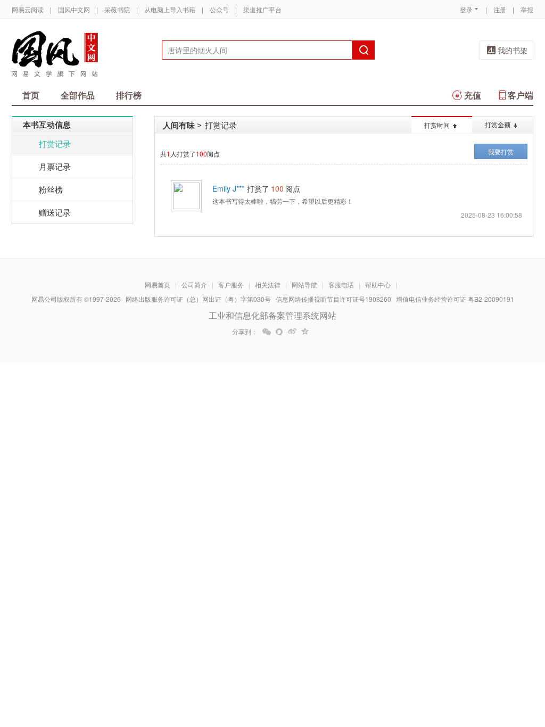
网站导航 (304, 284)
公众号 (219, 9)
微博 (292, 331)
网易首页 (157, 284)
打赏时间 (437, 124)
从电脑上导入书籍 (169, 9)
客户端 (520, 95)
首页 (30, 95)
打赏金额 (497, 124)
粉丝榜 (51, 189)
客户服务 (231, 284)
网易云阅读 (28, 9)
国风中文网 (74, 9)
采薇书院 (117, 9)
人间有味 (179, 125)
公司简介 (194, 284)
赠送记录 (55, 212)
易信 (279, 331)
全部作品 (78, 95)
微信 (266, 331)
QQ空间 (305, 331)
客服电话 (341, 284)
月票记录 (55, 166)
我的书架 (512, 50)
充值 (472, 95)
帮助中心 (378, 284)
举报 (527, 9)
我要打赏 (501, 151)
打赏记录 (55, 143)
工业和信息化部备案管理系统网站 (272, 315)
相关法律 (267, 284)
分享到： (245, 331)
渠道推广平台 (262, 9)
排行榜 (129, 95)
